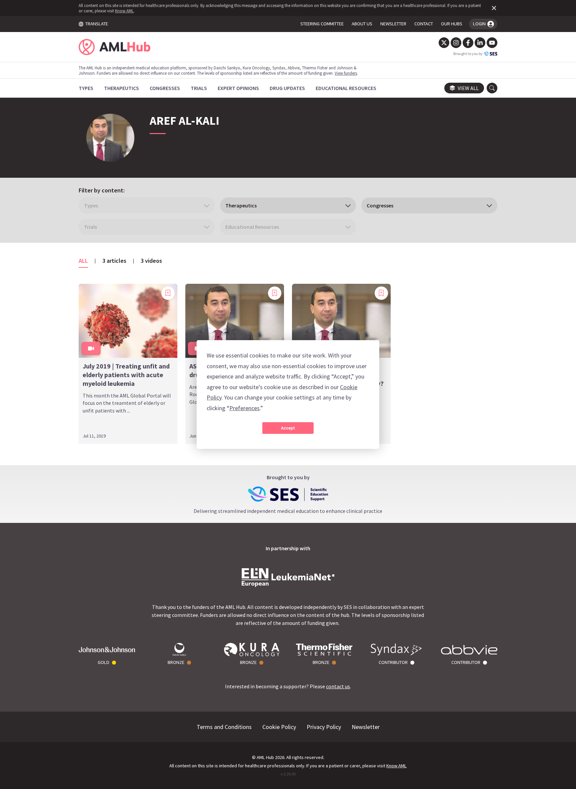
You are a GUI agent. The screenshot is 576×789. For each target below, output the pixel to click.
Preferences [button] (244, 408)
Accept (288, 428)
